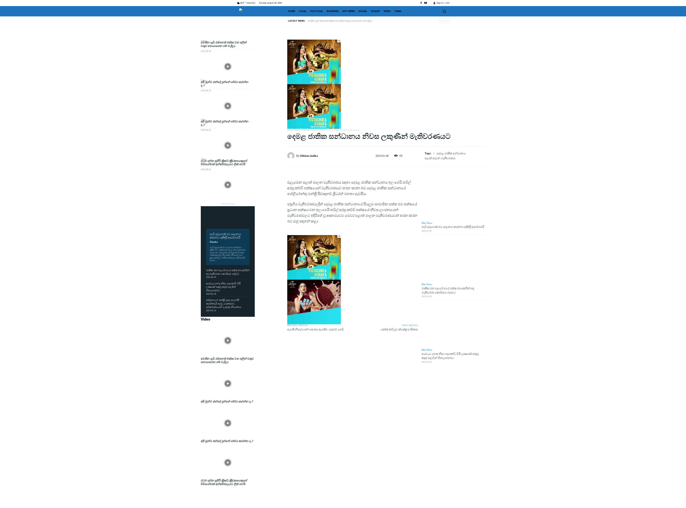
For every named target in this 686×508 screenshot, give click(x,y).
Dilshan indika (309, 155)
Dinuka (214, 242)
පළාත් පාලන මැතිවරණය (440, 158)
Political (305, 130)
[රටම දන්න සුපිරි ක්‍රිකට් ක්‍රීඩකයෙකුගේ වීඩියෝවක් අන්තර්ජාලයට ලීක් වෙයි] (228, 184)
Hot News (427, 223)
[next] (447, 21)
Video (205, 319)
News (297, 130)
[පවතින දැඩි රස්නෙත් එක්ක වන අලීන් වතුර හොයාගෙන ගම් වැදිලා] (228, 66)
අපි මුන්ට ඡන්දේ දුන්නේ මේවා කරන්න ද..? (329, 20)
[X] (271, 51)
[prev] (441, 21)
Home (289, 130)
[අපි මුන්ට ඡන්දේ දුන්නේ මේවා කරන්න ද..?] (228, 106)
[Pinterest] (271, 60)
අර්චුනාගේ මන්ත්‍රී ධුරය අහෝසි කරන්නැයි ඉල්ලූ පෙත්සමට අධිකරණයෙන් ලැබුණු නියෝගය (223, 303)
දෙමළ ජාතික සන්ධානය (451, 153)
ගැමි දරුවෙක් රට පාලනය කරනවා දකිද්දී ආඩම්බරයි (453, 226)
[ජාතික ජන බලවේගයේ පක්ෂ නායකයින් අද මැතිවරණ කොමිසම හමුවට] (453, 258)
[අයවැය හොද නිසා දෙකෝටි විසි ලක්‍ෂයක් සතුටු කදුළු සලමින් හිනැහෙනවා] (453, 324)
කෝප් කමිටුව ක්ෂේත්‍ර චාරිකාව (399, 329)
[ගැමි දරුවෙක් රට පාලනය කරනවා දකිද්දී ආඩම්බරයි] (227, 220)
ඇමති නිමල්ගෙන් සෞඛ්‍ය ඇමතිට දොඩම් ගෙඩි (315, 329)
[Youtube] (425, 3)
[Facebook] (421, 3)
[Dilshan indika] (291, 155)
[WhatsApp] (271, 68)
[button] (444, 11)
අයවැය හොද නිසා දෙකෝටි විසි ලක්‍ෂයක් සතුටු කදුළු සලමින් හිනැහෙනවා (223, 287)
